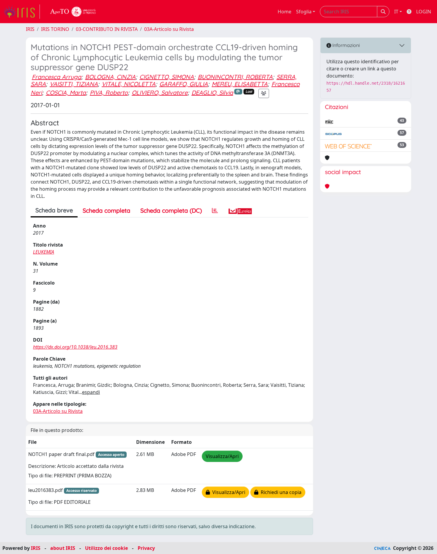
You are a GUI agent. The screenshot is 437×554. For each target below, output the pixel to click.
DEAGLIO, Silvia (212, 92)
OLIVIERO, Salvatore (160, 92)
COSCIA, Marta (66, 92)
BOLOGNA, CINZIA (110, 77)
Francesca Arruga (56, 77)
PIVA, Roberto (109, 92)
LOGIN (423, 11)
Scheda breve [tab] (54, 210)
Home (284, 11)
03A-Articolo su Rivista (169, 29)
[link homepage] (22, 11)
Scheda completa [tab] (106, 210)
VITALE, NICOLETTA (128, 84)
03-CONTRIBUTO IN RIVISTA (107, 29)
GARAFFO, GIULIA (183, 84)
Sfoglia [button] (304, 11)
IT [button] (396, 11)
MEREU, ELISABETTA (240, 84)
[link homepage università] (73, 11)
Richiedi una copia (279, 492)
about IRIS (62, 548)
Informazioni (345, 45)
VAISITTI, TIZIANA (74, 84)
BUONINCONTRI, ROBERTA (235, 77)
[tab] (215, 210)
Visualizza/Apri (222, 456)
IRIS (30, 29)
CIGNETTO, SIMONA (166, 77)
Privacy (146, 548)
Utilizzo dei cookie (106, 548)
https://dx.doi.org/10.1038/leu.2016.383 (75, 347)
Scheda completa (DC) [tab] (171, 210)
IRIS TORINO (55, 29)
